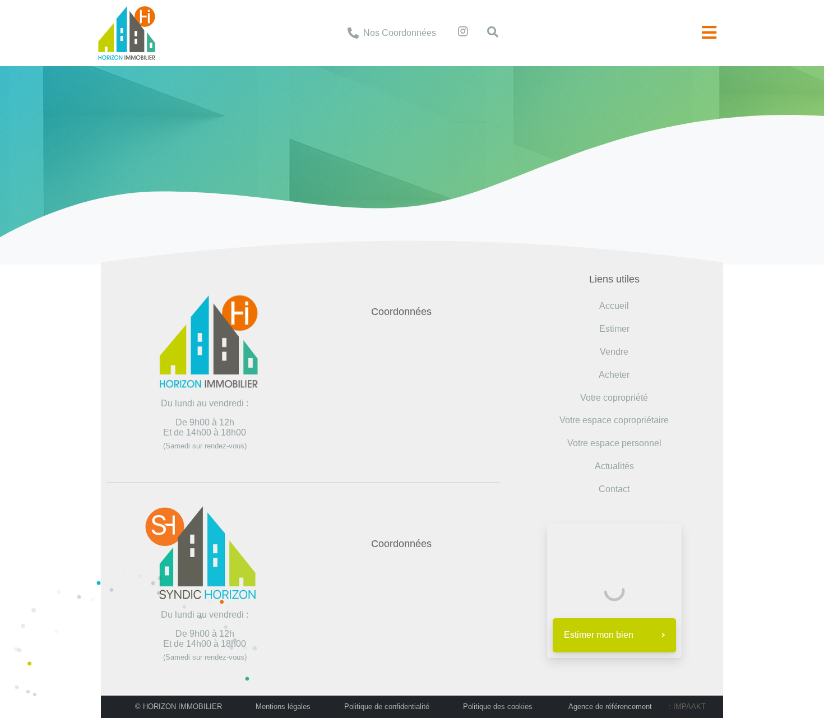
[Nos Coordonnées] (353, 33)
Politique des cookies (498, 706)
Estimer (614, 328)
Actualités (614, 466)
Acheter (614, 374)
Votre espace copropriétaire (614, 420)
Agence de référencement (610, 706)
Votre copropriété (614, 397)
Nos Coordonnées (399, 33)
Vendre (614, 351)
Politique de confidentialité (386, 706)
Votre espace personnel (614, 443)
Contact (614, 489)
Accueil (353, 130)
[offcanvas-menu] (709, 33)
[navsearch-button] (487, 33)
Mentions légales (283, 706)
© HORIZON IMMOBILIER (178, 706)
